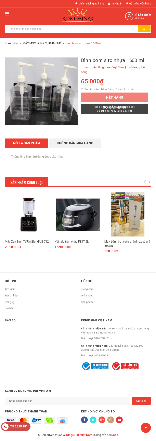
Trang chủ (87, 289)
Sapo (114, 435)
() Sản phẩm (143, 16)
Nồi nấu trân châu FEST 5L (72, 241)
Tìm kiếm (10, 289)
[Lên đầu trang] (146, 428)
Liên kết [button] (87, 281)
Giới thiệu (86, 295)
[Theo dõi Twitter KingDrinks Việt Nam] (93, 419)
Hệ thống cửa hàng (139, 3)
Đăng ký (9, 302)
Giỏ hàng (10, 308)
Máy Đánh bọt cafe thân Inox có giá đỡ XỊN (127, 243)
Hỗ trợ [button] (10, 281)
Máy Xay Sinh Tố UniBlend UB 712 (27, 241)
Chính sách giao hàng (91, 3)
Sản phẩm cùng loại (27, 182)
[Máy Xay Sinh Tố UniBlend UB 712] (28, 214)
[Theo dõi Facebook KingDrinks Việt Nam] (84, 419)
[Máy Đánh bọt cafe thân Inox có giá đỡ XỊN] (127, 214)
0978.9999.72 (101, 355)
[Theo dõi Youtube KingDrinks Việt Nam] (119, 419)
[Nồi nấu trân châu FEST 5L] (78, 214)
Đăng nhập (11, 295)
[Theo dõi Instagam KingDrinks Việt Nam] (110, 419)
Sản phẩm (87, 302)
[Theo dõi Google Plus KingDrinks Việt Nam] (102, 419)
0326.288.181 (101, 338)
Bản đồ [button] (10, 320)
